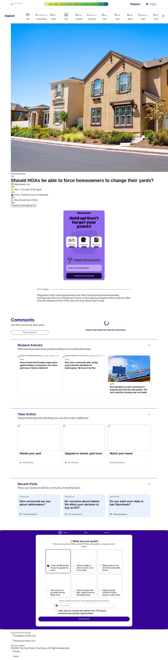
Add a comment (30, 332)
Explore (135, 4)
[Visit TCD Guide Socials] (24, 636)
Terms (16, 657)
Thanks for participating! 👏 (23, 206)
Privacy (16, 651)
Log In (153, 4)
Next (163, 15)
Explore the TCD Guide (21, 633)
